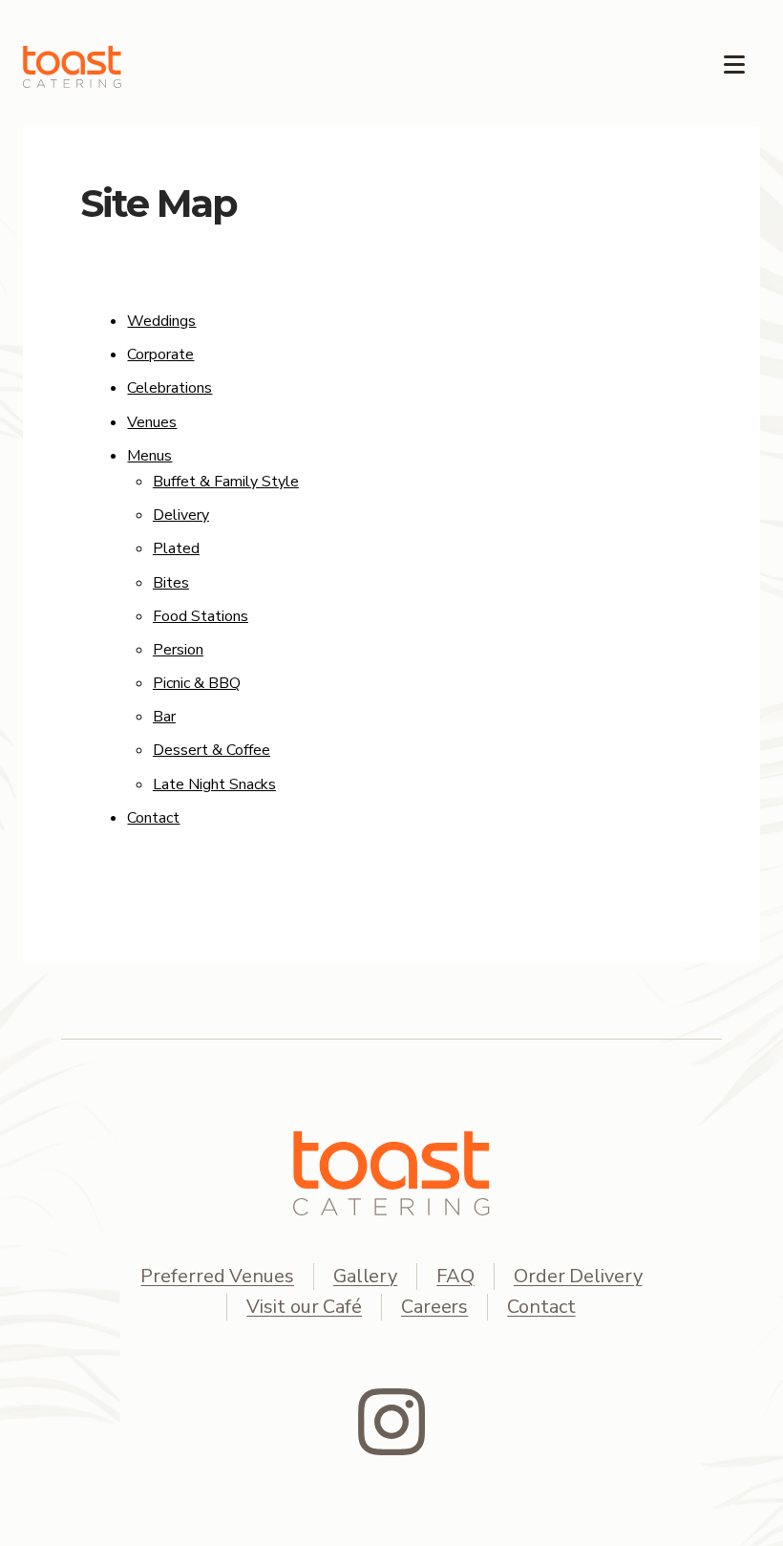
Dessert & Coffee (211, 750)
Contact (153, 817)
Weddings (161, 321)
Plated (176, 548)
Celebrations (169, 387)
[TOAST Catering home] (391, 1173)
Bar (164, 716)
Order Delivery (578, 1276)
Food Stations (200, 616)
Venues (152, 422)
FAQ (455, 1276)
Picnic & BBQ (197, 683)
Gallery (365, 1276)
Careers (434, 1307)
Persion (178, 649)
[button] (734, 57)
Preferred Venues (216, 1276)
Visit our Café (304, 1307)
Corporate (160, 354)
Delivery (181, 515)
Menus (149, 455)
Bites (171, 582)
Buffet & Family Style (226, 481)
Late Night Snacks (214, 784)
